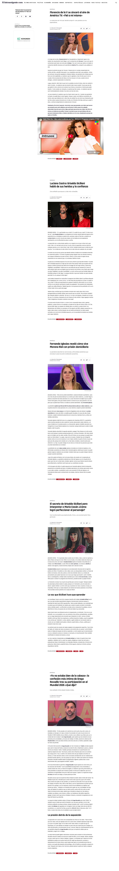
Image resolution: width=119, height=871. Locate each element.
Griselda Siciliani (59, 234)
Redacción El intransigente (57, 28)
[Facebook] (17, 16)
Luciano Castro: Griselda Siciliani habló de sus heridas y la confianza (23, 26)
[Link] (86, 28)
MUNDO (62, 2)
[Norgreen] (23, 39)
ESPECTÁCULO (78, 2)
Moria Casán (86, 291)
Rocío (83, 415)
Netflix (76, 651)
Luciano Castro (51, 238)
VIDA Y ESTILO (95, 2)
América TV (75, 65)
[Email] (30, 16)
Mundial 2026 (52, 746)
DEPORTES (68, 2)
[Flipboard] (26, 16)
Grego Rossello (60, 853)
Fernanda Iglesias (61, 479)
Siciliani (71, 247)
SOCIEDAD (55, 2)
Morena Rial (76, 479)
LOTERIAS (87, 2)
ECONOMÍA (47, 2)
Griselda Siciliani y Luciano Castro (64, 302)
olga (82, 651)
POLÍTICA (40, 2)
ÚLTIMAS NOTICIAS (30, 2)
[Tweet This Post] (83, 28)
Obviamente (77, 399)
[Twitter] (21, 16)
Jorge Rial (50, 457)
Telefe (82, 746)
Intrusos (81, 61)
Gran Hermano (65, 846)
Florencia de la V (63, 59)
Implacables (64, 278)
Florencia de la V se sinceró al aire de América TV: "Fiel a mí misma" (23, 11)
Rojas (53, 291)
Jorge (66, 437)
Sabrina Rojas (84, 304)
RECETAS (104, 2)
